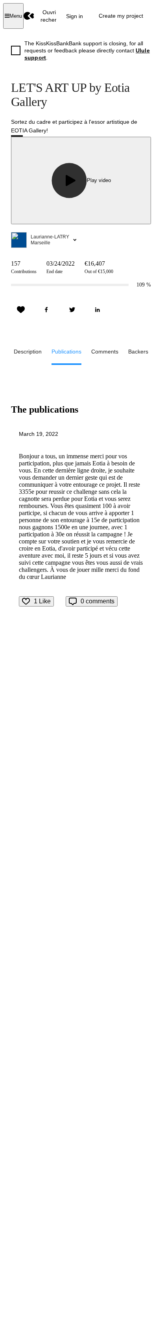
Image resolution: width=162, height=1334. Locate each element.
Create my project (121, 16)
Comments (104, 351)
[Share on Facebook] (46, 310)
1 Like (42, 601)
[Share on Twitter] (72, 310)
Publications (66, 351)
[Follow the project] (21, 310)
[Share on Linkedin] (97, 310)
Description (28, 351)
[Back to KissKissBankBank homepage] (29, 16)
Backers (138, 351)
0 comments (97, 601)
